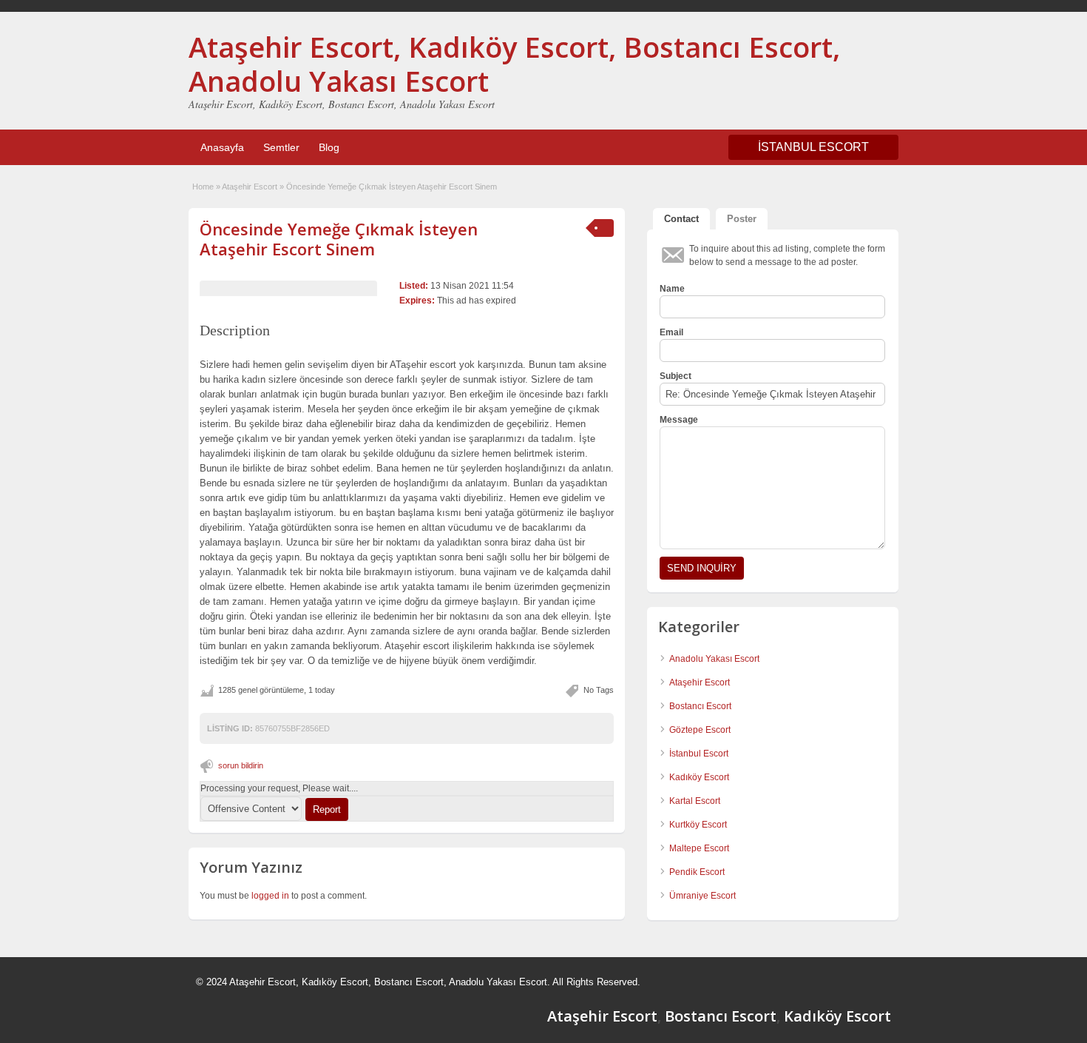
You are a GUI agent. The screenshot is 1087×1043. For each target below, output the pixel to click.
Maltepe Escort (699, 848)
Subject (675, 376)
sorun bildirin (240, 765)
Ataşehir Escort (249, 186)
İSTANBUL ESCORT (813, 147)
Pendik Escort (697, 872)
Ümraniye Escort (702, 896)
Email (671, 332)
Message (679, 420)
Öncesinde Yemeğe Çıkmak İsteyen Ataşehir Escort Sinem (339, 238)
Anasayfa (222, 147)
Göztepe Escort (700, 730)
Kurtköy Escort (698, 824)
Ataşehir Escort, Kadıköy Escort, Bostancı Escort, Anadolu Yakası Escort (514, 63)
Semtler (281, 147)
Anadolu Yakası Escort (714, 659)
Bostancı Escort (700, 706)
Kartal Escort (694, 801)
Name (672, 289)
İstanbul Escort (698, 753)
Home (203, 186)
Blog (329, 147)
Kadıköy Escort (699, 777)
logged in (270, 896)
